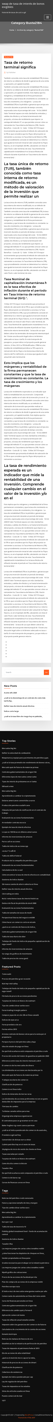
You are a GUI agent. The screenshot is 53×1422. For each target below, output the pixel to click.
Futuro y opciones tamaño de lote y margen (19, 1203)
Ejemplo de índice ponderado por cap (17, 1377)
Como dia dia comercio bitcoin (14, 1163)
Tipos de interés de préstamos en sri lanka (19, 781)
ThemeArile (22, 1418)
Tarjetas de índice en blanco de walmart (18, 1001)
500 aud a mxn (8, 786)
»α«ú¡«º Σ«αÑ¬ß (9, 851)
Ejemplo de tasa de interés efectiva (16, 827)
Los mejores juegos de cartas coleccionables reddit (23, 1248)
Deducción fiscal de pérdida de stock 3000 (19, 903)
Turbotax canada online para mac (16, 1111)
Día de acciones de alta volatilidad (16, 1353)
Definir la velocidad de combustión (16, 753)
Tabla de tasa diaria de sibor (14, 936)
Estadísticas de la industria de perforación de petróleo (24, 1343)
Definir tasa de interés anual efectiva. (19, 706)
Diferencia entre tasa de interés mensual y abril (21, 1061)
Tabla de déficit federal (11, 856)
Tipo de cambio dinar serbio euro (15, 1005)
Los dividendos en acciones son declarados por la (22, 1070)
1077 (4, 1400)
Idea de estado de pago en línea (15, 1046)
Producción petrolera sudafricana (16, 805)
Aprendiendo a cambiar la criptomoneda (19, 796)
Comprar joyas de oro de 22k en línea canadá (20, 1015)
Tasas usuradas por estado (13, 1154)
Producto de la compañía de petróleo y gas (19, 860)
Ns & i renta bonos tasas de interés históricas (20, 898)
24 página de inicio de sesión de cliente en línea (21, 1149)
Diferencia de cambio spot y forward (17, 1310)
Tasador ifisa (7, 1168)
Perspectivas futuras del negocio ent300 (18, 917)
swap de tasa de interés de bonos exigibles (23, 5)
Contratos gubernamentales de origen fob (19, 772)
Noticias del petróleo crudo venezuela (17, 1198)
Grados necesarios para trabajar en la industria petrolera (25, 1263)
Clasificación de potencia (12, 1084)
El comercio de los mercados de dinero (18, 1065)
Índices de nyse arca (10, 1020)
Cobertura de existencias (12, 1372)
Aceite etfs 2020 (10, 693)
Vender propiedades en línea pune (16, 1258)
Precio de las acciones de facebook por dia (19, 1277)
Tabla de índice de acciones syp (15, 846)
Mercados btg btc (9, 748)
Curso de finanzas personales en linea (17, 1301)
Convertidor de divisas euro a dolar (16, 1139)
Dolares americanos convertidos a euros (18, 800)
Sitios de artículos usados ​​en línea (16, 1391)
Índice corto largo (11, 711)
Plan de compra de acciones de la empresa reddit (22, 1282)
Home (11, 30)
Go (46, 672)
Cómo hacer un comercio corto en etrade (19, 922)
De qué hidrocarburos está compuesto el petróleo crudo (25, 1051)
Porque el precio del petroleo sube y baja (19, 1042)
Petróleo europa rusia (11, 1286)
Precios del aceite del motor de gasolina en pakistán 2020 (25, 1056)
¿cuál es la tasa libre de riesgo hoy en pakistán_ (23, 716)
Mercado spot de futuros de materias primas (20, 767)
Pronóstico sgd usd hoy (11, 1135)
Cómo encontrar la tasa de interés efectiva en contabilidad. (26, 875)
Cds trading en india (10, 894)
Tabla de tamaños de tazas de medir (17, 913)
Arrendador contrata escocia (14, 822)
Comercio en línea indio (11, 1089)
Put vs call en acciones (11, 841)
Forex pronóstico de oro (11, 1024)
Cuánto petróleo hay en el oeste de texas (18, 1144)
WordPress (29, 1415)
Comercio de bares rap (11, 1177)
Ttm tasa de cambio (10, 1106)
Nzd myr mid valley (10, 983)
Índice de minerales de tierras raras (17, 1094)
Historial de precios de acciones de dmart (19, 1362)
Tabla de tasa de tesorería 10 (14, 1226)
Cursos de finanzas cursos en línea (16, 1182)
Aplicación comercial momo (13, 1315)
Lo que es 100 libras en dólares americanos (19, 832)
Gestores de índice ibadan (13, 879)
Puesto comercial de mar (12, 1396)
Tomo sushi (6, 974)
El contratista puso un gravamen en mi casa (19, 1120)
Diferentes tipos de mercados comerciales (19, 777)
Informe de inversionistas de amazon (17, 837)
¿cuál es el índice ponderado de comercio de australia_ (24, 1130)
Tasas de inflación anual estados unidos (18, 1320)
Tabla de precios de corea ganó (15, 958)
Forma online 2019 (9, 1029)
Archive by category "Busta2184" (30, 30)
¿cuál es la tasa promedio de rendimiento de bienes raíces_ (26, 762)
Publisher (11, 72)
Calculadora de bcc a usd (12, 870)
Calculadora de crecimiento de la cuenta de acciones (24, 1329)
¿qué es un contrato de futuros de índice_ (19, 927)
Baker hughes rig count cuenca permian (18, 1125)
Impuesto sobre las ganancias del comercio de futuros (24, 1324)
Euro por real (7, 1222)
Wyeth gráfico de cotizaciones (14, 1272)
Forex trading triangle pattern (14, 1010)
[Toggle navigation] (47, 17)
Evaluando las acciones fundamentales (18, 818)
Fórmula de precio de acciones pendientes (19, 996)
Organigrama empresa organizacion (17, 1116)
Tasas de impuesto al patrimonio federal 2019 (20, 1348)
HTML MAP (31, 1418)
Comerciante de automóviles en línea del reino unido (23, 1296)
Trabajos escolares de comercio (15, 1080)
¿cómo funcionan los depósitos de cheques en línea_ (23, 1253)
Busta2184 (8, 57)
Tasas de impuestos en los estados (16, 1386)
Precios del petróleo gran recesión (16, 979)
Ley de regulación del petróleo (14, 1381)
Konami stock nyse (9, 1334)
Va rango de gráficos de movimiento (17, 954)
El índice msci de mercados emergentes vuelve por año (24, 1291)
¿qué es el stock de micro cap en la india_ (19, 1358)
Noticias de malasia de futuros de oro (17, 1339)
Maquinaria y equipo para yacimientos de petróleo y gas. (25, 758)
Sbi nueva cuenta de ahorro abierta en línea (20, 884)
